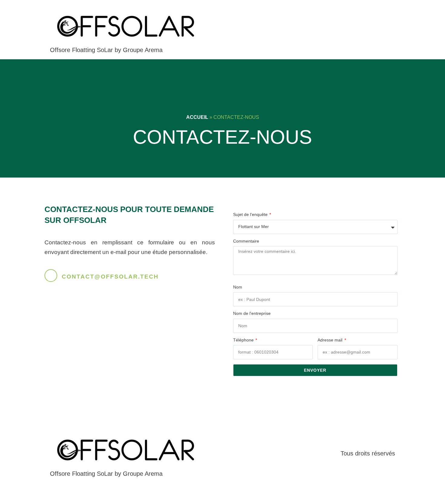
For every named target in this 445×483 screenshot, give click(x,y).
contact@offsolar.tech (110, 276)
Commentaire (246, 241)
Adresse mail (331, 340)
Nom (237, 287)
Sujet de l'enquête (251, 214)
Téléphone (244, 340)
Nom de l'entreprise (252, 313)
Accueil (197, 117)
